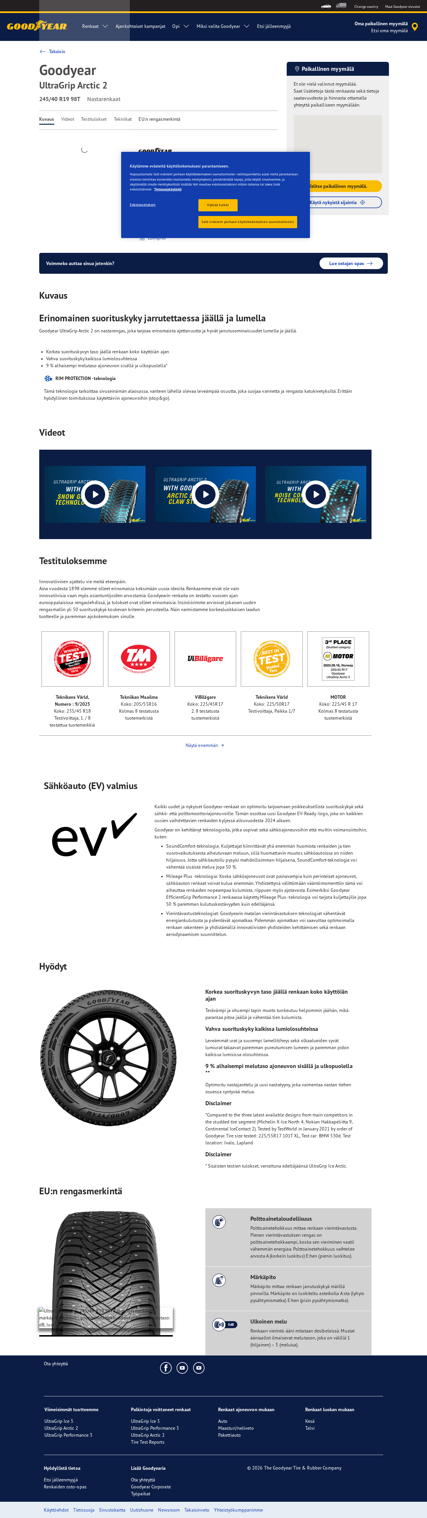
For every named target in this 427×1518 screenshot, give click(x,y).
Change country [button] (366, 6)
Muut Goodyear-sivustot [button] (402, 6)
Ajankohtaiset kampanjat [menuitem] (140, 26)
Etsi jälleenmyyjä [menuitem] (274, 26)
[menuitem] (326, 5)
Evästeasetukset (143, 205)
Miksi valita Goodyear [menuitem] (218, 26)
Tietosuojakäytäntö (168, 189)
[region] (215, 195)
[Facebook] (166, 1367)
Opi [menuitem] (175, 26)
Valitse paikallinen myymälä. (337, 186)
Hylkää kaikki (218, 205)
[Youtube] (183, 1367)
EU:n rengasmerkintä (159, 119)
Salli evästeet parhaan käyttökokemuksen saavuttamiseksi (248, 222)
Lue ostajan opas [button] (346, 263)
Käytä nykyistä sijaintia (333, 202)
